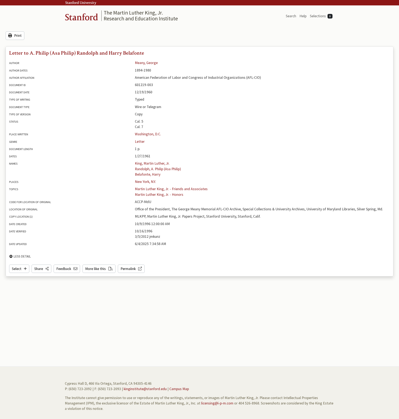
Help (303, 16)
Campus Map (179, 389)
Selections (320, 16)
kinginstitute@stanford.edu (145, 389)
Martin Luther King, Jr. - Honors (159, 194)
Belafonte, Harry (147, 174)
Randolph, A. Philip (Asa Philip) (158, 169)
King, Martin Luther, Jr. (152, 163)
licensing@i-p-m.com (217, 403)
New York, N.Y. (145, 181)
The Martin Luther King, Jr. (133, 12)
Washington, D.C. (148, 134)
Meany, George (146, 62)
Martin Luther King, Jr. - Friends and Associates (171, 189)
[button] (41, 269)
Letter (140, 141)
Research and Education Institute (141, 18)
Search (291, 16)
